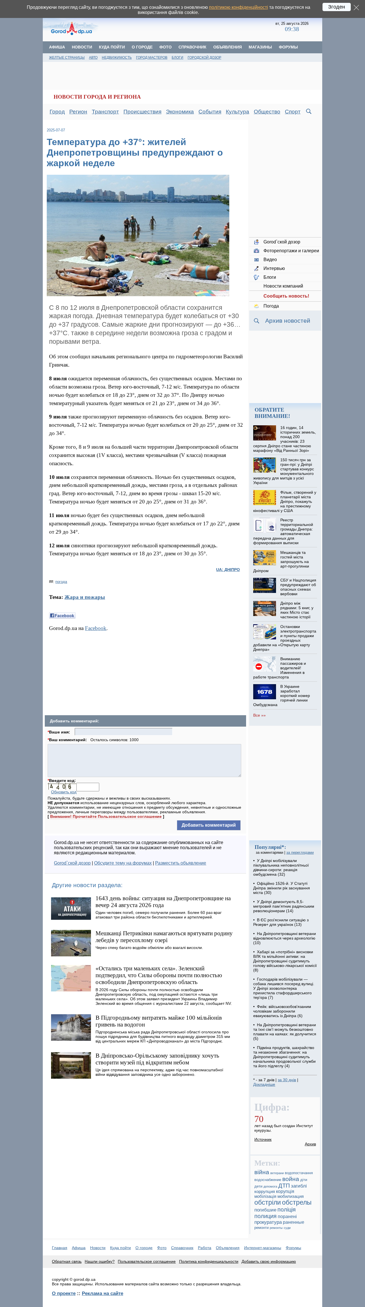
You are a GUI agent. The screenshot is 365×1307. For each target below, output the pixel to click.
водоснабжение (267, 1180)
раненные (293, 1222)
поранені (287, 1216)
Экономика (180, 112)
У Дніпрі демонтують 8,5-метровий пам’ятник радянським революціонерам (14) (283, 906)
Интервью (274, 268)
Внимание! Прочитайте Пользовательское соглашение (106, 816)
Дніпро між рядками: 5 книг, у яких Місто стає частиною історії (296, 610)
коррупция (264, 1191)
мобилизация (290, 1196)
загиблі (299, 1186)
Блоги (177, 58)
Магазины (260, 47)
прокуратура (268, 1222)
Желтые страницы (67, 58)
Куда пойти (112, 47)
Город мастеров (151, 58)
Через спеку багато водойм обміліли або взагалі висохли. (149, 947)
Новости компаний (283, 286)
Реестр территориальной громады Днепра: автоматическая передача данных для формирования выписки (283, 531)
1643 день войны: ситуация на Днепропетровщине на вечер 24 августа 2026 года (163, 901)
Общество (267, 112)
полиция (265, 1216)
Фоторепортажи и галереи (291, 250)
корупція (285, 1191)
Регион (78, 112)
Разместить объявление (180, 863)
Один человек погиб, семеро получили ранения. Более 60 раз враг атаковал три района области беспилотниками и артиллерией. (159, 914)
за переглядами (300, 852)
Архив (310, 1144)
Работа (204, 1247)
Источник (262, 1139)
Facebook (95, 628)
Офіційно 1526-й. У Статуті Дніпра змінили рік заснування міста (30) (281, 888)
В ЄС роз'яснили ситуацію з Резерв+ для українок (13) (281, 922)
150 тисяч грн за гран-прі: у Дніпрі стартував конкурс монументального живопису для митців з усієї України (283, 471)
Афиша (57, 47)
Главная (59, 1247)
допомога (270, 1186)
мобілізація (265, 1196)
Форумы (288, 47)
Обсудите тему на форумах (123, 863)
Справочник (192, 47)
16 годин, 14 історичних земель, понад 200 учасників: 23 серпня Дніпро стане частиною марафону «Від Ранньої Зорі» (284, 439)
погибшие (265, 1210)
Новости (82, 47)
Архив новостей (287, 320)
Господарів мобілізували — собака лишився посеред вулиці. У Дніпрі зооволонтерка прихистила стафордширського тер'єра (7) (283, 988)
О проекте (64, 1293)
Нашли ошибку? (100, 1261)
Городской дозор (204, 58)
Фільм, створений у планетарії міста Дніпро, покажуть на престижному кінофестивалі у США (284, 501)
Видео (270, 259)
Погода (271, 306)
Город (57, 112)
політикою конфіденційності (238, 7)
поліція (286, 1209)
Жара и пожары (84, 597)
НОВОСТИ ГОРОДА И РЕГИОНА (97, 97)
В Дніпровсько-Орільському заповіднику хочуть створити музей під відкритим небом (157, 1059)
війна (261, 1172)
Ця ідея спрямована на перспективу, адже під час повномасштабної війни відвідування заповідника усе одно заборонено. (159, 1072)
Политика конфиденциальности (208, 1261)
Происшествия (142, 112)
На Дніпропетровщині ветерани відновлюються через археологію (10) (284, 938)
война (290, 1179)
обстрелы (297, 1202)
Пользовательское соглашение (147, 1261)
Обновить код (63, 792)
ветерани (277, 1173)
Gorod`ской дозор (72, 863)
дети (258, 1186)
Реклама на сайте (102, 1293)
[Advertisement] (187, 27)
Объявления (227, 47)
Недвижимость (117, 58)
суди (287, 1227)
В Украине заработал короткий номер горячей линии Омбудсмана (281, 695)
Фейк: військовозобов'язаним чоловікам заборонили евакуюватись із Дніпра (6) (282, 1011)
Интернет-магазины (262, 1247)
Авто (93, 58)
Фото (165, 47)
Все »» (259, 715)
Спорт (293, 112)
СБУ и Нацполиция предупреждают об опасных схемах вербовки (298, 587)
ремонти (261, 1228)
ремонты (276, 1227)
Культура (237, 112)
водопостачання (299, 1173)
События (209, 112)
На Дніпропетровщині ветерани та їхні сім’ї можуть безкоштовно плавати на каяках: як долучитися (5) (284, 1032)
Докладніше (264, 1084)
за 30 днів (287, 1080)
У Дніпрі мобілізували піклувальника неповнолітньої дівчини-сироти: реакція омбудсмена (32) (281, 867)
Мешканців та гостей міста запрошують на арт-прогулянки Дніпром (281, 561)
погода (61, 582)
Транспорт (105, 112)
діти (303, 1180)
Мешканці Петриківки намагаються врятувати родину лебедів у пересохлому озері (164, 936)
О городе (142, 47)
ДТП (284, 1185)
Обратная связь (67, 1261)
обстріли (267, 1202)
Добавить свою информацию (269, 1261)
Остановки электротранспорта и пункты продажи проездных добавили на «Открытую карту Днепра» (284, 638)
